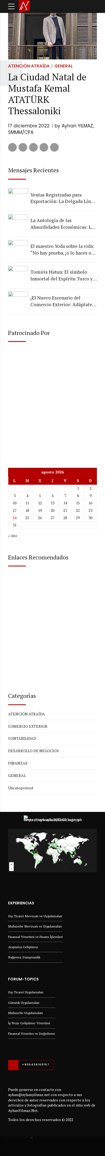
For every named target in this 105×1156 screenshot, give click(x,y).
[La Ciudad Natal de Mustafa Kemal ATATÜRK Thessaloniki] (52, 34)
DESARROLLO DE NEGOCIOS (33, 750)
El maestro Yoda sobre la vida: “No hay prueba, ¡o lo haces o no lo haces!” (62, 249)
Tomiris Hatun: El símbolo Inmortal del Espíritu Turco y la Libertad (61, 275)
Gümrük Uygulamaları (23, 1002)
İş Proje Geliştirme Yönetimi (29, 1023)
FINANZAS (17, 763)
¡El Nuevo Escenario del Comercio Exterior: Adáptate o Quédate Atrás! (63, 301)
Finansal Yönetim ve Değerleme (31, 1033)
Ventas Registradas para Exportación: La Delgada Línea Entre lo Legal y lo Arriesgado (63, 198)
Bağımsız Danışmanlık (24, 957)
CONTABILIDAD (22, 738)
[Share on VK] (44, 147)
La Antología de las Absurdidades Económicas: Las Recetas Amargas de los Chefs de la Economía (63, 223)
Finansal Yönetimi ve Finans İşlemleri (35, 936)
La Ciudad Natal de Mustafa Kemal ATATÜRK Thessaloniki (47, 94)
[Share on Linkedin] (33, 147)
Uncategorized (20, 787)
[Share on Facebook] (12, 147)
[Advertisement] (52, 400)
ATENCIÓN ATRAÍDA (29, 66)
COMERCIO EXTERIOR (27, 726)
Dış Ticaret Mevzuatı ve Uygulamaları (35, 916)
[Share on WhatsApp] (54, 147)
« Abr (12, 535)
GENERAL (63, 66)
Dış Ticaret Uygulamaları (25, 992)
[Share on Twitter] (23, 147)
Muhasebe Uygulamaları (25, 1013)
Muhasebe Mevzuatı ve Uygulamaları (35, 926)
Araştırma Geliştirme (23, 947)
